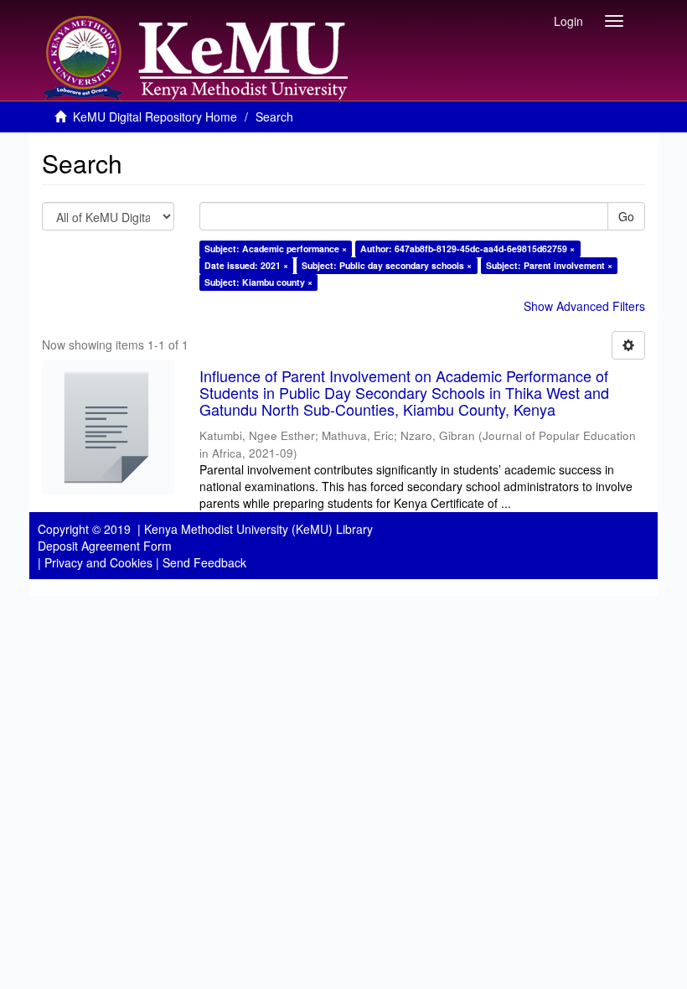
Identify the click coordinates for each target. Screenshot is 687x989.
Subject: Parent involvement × (549, 265)
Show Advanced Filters (584, 306)
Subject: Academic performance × (275, 248)
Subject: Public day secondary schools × (387, 265)
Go (626, 216)
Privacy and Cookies (98, 562)
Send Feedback (204, 562)
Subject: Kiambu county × (258, 282)
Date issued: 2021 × (246, 265)
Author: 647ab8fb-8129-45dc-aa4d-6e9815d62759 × (467, 248)
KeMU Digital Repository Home (155, 116)
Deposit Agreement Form (105, 545)
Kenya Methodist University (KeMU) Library (258, 528)
